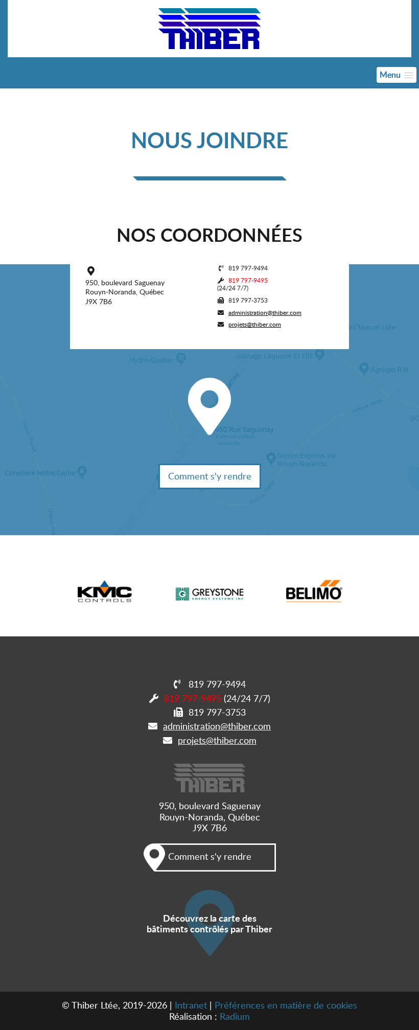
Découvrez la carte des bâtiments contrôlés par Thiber (209, 923)
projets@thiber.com (254, 324)
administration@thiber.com (264, 312)
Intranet (191, 1005)
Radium (235, 1016)
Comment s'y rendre (209, 476)
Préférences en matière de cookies (286, 1005)
